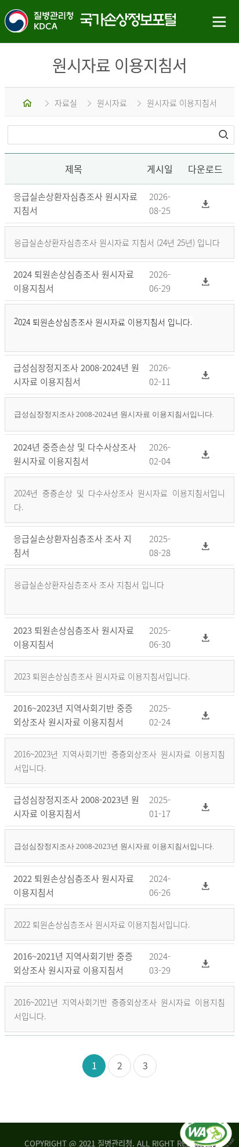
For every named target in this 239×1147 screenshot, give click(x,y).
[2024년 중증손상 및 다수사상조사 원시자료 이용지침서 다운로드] (205, 453)
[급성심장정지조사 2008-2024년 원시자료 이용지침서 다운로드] (205, 374)
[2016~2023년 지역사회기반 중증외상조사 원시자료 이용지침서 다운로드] (205, 714)
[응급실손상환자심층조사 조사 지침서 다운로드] (205, 545)
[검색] (224, 134)
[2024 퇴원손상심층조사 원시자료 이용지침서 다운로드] (205, 281)
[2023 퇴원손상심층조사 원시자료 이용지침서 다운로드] (205, 637)
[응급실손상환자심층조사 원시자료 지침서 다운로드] (205, 203)
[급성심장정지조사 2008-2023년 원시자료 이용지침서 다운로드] (205, 806)
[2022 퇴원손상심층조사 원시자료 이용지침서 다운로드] (205, 885)
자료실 (66, 102)
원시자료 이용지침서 (182, 102)
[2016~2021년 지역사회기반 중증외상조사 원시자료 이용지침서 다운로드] (205, 962)
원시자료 (112, 102)
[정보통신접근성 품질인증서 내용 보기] (206, 1123)
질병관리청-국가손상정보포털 (60, 21)
